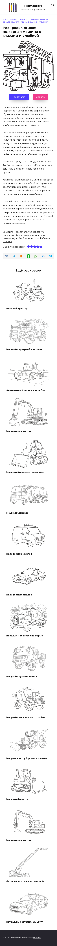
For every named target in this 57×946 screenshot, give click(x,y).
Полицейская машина (19, 594)
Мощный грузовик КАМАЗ (21, 676)
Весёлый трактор (16, 308)
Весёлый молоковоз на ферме (24, 635)
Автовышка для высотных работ (26, 881)
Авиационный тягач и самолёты (25, 390)
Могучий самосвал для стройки (25, 717)
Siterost (37, 938)
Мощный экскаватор (18, 431)
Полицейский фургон (19, 553)
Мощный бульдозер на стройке (25, 472)
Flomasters (33, 6)
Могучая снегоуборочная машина (26, 758)
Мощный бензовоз (17, 513)
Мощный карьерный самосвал (24, 349)
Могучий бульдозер (18, 799)
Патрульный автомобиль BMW (24, 922)
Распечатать (19, 97)
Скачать (40, 97)
